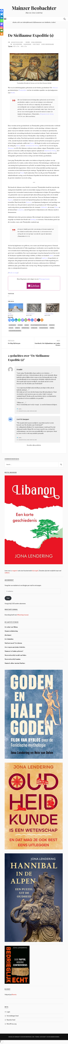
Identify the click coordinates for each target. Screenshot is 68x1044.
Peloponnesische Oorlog (46, 114)
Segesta (10, 200)
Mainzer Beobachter (34, 8)
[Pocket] (35, 320)
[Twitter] (1, 14)
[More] (41, 320)
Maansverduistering (11, 631)
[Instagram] (29, 320)
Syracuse (28, 202)
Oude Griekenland (47, 44)
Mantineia (11, 148)
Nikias (56, 207)
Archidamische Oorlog (32, 146)
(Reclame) (8, 635)
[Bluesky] (12, 320)
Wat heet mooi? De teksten (13, 643)
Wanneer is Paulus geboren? (14, 651)
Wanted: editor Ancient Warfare (15, 663)
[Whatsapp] (19, 320)
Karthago (33, 219)
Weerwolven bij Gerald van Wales (15, 655)
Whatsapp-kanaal (44, 279)
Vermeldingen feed (12, 1016)
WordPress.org (11, 1024)
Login (8, 1012)
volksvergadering (15, 330)
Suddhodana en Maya (48, 313)
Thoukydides (22, 90)
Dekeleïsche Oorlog (50, 151)
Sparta (32, 143)
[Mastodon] (22, 320)
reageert (14, 570)
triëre (52, 327)
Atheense (55, 88)
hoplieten (44, 258)
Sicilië (13, 93)
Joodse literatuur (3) (30, 313)
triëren (51, 255)
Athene (20, 325)
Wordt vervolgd (13, 273)
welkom (7, 573)
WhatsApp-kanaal (22, 615)
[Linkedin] (16, 320)
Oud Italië (36, 44)
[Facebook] (9, 320)
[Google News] (32, 320)
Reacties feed (11, 1020)
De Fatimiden (9, 639)
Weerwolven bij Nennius (12, 659)
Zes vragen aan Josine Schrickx (15, 647)
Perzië (22, 173)
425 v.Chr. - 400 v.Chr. (20, 46)
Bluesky (14, 994)
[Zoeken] (63, 19)
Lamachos (20, 210)
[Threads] (38, 320)
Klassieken (27, 44)
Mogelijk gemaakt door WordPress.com (21, 1036)
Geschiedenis (17, 44)
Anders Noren (54, 1036)
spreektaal (25, 327)
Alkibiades (44, 207)
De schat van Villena (11, 627)
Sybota (18, 146)
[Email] (25, 320)
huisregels (35, 570)
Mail (8, 598)
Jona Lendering (36, 42)
